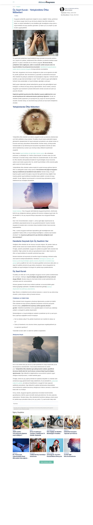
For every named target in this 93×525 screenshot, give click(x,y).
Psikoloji (66, 430)
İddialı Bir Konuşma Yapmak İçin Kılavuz (70, 432)
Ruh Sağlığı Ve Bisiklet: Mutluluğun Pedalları (54, 432)
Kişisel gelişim (50, 453)
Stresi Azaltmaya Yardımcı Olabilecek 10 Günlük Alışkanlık (37, 433)
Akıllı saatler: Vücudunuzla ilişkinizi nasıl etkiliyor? (20, 433)
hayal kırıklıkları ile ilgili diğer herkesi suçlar (32, 153)
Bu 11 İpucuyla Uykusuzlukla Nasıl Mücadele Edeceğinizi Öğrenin (20, 456)
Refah (14, 6)
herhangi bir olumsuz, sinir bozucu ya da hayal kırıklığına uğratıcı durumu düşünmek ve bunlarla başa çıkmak (33, 261)
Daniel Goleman (17, 211)
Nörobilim (66, 453)
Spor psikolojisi (51, 430)
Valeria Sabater (68, 10)
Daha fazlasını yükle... (46, 462)
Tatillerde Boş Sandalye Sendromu (38, 455)
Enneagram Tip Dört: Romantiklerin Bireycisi (54, 455)
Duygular (18, 6)
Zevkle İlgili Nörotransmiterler (70, 455)
